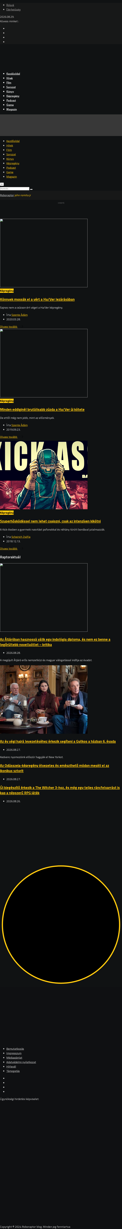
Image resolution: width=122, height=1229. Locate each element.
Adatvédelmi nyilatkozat (21, 1062)
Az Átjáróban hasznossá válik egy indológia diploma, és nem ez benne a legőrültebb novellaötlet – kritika (55, 642)
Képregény (12, 96)
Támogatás (13, 1071)
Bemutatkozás (15, 1049)
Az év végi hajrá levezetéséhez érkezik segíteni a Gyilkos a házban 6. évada (58, 741)
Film (8, 83)
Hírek (9, 78)
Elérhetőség (13, 10)
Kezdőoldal (13, 74)
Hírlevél (11, 1066)
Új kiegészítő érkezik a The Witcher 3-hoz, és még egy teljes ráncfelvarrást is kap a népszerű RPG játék (60, 790)
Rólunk (10, 5)
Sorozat (11, 87)
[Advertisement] (61, 828)
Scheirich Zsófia (20, 537)
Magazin (11, 109)
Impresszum (13, 1053)
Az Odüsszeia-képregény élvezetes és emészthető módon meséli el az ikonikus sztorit (54, 768)
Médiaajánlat (14, 1057)
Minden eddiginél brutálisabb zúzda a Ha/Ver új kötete (42, 409)
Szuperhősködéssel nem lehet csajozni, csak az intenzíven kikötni (50, 521)
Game (10, 105)
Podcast (11, 100)
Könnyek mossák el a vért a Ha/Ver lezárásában (37, 299)
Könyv (10, 92)
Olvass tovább (9, 326)
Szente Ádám (19, 315)
